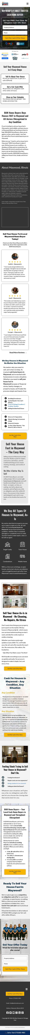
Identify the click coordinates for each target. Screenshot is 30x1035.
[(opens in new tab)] (20, 43)
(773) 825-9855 (17, 998)
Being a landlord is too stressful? (17, 783)
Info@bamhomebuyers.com (17, 1003)
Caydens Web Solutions (19, 1027)
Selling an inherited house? (16, 786)
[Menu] (27, 3)
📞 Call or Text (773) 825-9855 (15, 1033)
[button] (15, 669)
